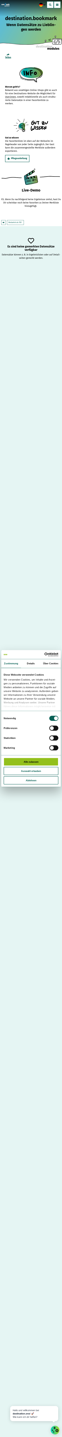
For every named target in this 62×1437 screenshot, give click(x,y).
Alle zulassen (31, 761)
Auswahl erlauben (31, 771)
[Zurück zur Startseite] (5, 5)
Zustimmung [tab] (11, 663)
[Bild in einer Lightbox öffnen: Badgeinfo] (31, 75)
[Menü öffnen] (57, 4)
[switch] (53, 728)
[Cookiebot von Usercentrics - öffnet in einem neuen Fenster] (44, 655)
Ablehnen (31, 780)
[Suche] (50, 4)
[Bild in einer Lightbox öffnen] (31, 126)
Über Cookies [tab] (50, 663)
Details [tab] (31, 663)
